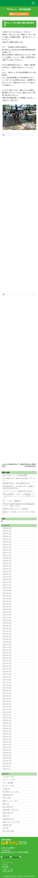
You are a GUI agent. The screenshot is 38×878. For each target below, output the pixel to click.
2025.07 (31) (7, 563)
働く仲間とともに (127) (10, 792)
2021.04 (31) (7, 701)
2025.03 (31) (7, 574)
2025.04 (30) (7, 571)
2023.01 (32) (7, 644)
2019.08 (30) (7, 755)
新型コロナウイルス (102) (11, 822)
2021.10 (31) (7, 685)
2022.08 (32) (7, 658)
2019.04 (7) (6, 766)
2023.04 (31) (7, 636)
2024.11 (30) (7, 585)
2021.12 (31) (7, 680)
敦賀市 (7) (6, 816)
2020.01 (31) (7, 742)
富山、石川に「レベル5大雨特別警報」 (16, 475)
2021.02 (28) (7, 707)
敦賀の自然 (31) (8, 813)
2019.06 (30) (7, 761)
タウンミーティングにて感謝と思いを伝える (17, 491)
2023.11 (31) (7, 617)
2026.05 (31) (7, 536)
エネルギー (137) (8, 777)
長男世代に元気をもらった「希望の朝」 (16, 509)
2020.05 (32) (7, 731)
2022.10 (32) (7, 652)
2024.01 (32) (7, 612)
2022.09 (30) (7, 655)
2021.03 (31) (7, 704)
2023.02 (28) (7, 642)
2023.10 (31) (7, 620)
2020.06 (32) (7, 728)
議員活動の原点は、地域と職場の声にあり (17, 483)
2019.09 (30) (7, 753)
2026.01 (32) (7, 547)
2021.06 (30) (7, 696)
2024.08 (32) (7, 593)
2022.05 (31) (7, 666)
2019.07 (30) (7, 758)
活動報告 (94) (7, 825)
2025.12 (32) (7, 550)
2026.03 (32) (7, 542)
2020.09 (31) (7, 720)
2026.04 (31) (7, 539)
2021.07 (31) (7, 693)
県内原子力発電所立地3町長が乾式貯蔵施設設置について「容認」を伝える (19, 505)
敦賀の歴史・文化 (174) (10, 810)
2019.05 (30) (7, 763)
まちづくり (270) (8, 786)
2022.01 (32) (7, 677)
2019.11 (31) (7, 747)
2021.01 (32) (7, 709)
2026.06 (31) (7, 533)
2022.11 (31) (7, 650)
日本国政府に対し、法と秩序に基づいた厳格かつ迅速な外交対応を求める (19, 487)
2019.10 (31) (7, 750)
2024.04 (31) (7, 604)
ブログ (5, 783)
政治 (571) (6, 804)
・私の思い (5, 867)
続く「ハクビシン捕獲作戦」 (12, 501)
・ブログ (4, 864)
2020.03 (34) (7, 736)
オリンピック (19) (9, 780)
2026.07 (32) (7, 531)
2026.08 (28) (7, 528)
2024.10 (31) (7, 588)
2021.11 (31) (7, 682)
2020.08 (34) (7, 723)
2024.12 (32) (7, 582)
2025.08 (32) (7, 561)
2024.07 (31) (7, 596)
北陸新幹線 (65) (8, 795)
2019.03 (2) (6, 769)
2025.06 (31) (7, 566)
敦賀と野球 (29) (8, 807)
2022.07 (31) (7, 661)
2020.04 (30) (7, 734)
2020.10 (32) (7, 717)
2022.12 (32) (7, 647)
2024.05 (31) (7, 601)
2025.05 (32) (7, 569)
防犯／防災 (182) (8, 831)
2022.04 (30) (7, 669)
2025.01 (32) (7, 579)
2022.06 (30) (7, 663)
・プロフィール (7, 869)
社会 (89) (6, 828)
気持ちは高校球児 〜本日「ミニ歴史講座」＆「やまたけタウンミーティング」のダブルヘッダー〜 (19, 496)
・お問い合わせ (7, 871)
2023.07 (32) (7, 628)
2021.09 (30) (7, 688)
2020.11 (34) (7, 715)
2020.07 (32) (7, 726)
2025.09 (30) (7, 558)
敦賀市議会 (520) (8, 819)
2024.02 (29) (7, 609)
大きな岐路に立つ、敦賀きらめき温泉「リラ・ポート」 (19, 479)
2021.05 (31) (7, 698)
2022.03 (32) (7, 671)
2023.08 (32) (7, 625)
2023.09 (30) (7, 623)
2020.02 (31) (7, 739)
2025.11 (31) (7, 552)
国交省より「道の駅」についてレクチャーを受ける (19, 513)
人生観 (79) (6, 789)
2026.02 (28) (7, 544)
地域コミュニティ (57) (10, 801)
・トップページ (7, 862)
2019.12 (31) (7, 744)
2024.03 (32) (7, 606)
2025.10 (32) (7, 555)
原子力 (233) (7, 798)
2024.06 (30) (7, 598)
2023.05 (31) (7, 634)
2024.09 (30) (7, 590)
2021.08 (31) (7, 690)
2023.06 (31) (7, 631)
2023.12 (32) (7, 615)
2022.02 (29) (7, 674)
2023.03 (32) (7, 639)
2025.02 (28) (7, 577)
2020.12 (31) (7, 712)
